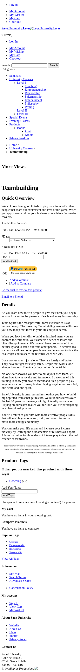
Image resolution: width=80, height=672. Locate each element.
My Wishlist (16, 14)
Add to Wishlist (18, 280)
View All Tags (10, 558)
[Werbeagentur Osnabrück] (36, 668)
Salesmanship (15, 552)
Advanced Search (20, 580)
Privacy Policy (18, 639)
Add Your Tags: (11, 487)
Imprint (13, 635)
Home (13, 144)
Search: (6, 65)
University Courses (21, 148)
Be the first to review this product (22, 290)
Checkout (15, 21)
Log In (13, 4)
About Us (15, 628)
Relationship (15, 549)
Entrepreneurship (17, 545)
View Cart (15, 606)
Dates (6, 236)
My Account (17, 11)
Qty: (4, 257)
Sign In (13, 603)
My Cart (14, 18)
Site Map (14, 573)
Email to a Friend (12, 296)
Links (12, 632)
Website (14, 625)
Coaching (15, 481)
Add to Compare (20, 283)
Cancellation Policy (21, 587)
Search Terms (17, 577)
